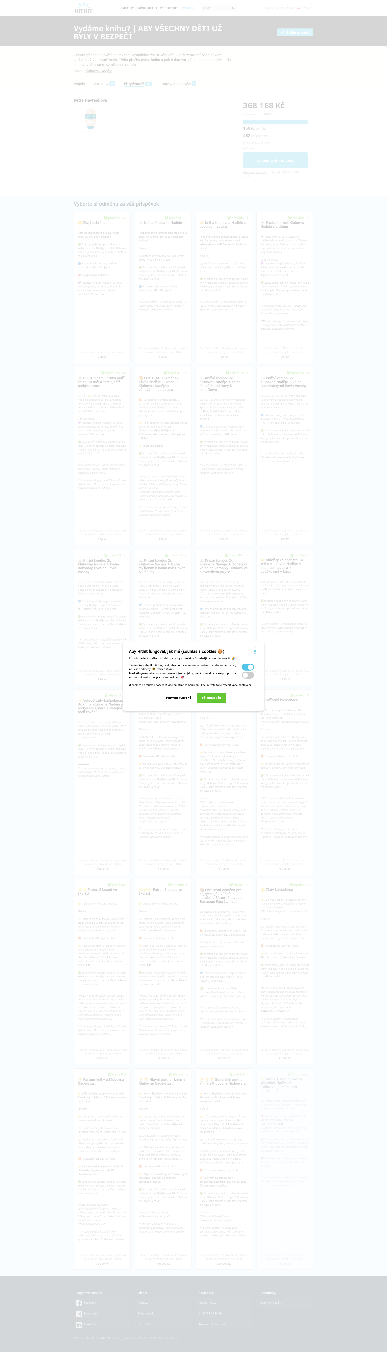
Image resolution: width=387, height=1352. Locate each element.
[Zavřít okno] (255, 651)
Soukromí (194, 685)
